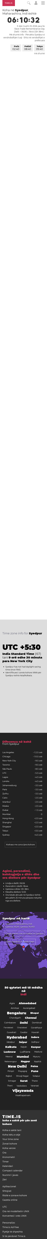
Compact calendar (12, 1170)
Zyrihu (5, 794)
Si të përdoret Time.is (13, 1236)
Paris (15, 48)
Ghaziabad (22, 1027)
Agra (12, 1003)
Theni (10, 1086)
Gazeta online (9, 1200)
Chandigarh (15, 1018)
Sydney (6, 835)
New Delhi (17, 1066)
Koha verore (9, 1148)
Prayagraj (22, 1071)
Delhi (24, 1022)
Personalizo (8, 1222)
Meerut (9, 1056)
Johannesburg (9, 785)
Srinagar (12, 1081)
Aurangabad (29, 1008)
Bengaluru (16, 1013)
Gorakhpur (36, 1027)
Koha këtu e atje (11, 1134)
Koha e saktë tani (11, 1130)
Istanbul (6, 802)
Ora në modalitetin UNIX (15, 1211)
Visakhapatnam (22, 1095)
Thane (35, 1081)
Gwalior (23, 1032)
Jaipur (23, 1042)
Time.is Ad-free (10, 1227)
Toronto (6, 765)
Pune (34, 1071)
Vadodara (22, 1086)
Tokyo (39, 48)
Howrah (35, 1032)
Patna (34, 1066)
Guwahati (11, 1032)
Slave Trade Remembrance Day (29, 29)
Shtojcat (6, 1191)
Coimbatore (10, 1023)
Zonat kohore (9, 1143)
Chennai (31, 1017)
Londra (5, 781)
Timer (5, 1161)
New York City (9, 761)
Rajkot (9, 1076)
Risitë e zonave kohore (14, 1195)
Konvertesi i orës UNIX (14, 1216)
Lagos (5, 777)
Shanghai (7, 822)
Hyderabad (17, 1037)
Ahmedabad (27, 1003)
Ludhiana (25, 1052)
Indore (35, 1037)
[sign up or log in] (35, 4)
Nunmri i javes (10, 1175)
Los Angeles (8, 752)
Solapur (36, 1076)
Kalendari (7, 1166)
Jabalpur (11, 1042)
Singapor (6, 827)
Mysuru (36, 1056)
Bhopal (34, 1013)
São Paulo (7, 769)
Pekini (27, 48)
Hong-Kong (8, 818)
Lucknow (10, 1051)
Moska (5, 806)
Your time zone (10, 1139)
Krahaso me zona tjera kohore (20, 844)
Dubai (5, 810)
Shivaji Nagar (22, 1076)
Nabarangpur (11, 1061)
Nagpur (25, 1061)
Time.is (9, 3)
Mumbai (6, 814)
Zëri (4, 1179)
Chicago (6, 756)
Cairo (4, 798)
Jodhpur (35, 1042)
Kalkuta (11, 1047)
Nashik (37, 1061)
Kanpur (36, 1047)
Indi (23, 994)
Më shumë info (16, 34)
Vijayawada (23, 1091)
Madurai (38, 1052)
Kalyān (24, 1047)
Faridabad (8, 1027)
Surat (24, 1080)
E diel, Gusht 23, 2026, (31, 26)
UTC (4, 773)
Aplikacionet (9, 1186)
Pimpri (11, 1071)
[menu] (43, 3)
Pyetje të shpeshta (12, 1231)
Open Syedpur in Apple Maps (20, 941)
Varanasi (35, 1086)
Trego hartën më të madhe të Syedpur (25, 933)
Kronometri (8, 1157)
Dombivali (37, 1023)
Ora (4, 1152)
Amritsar (15, 1008)
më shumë (39, 53)
